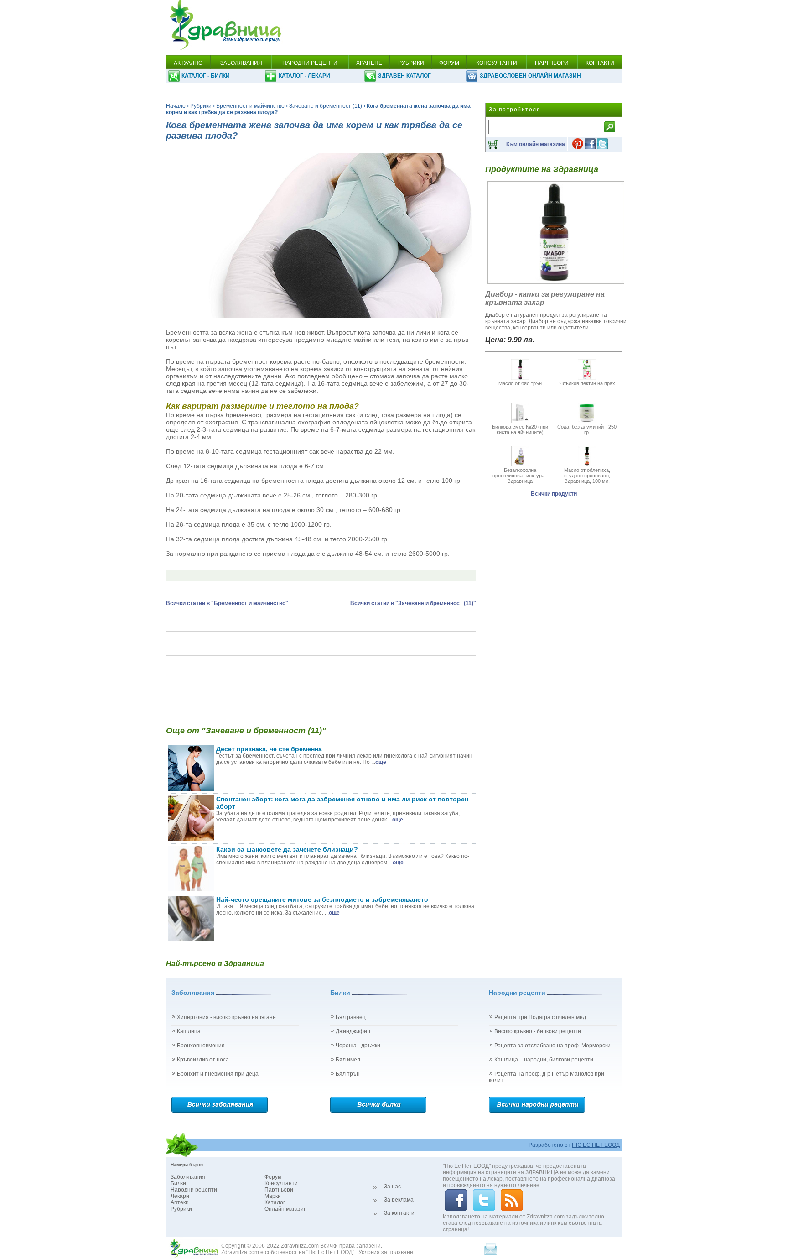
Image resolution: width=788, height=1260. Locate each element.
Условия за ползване (385, 1252)
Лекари (180, 1196)
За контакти (399, 1213)
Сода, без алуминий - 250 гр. (587, 429)
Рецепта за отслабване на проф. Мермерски (552, 1045)
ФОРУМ (449, 63)
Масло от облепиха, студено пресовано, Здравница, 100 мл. (587, 475)
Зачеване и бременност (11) (325, 106)
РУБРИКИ (411, 63)
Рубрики (201, 106)
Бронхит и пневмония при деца (218, 1074)
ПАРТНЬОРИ (552, 63)
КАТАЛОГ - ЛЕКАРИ (304, 76)
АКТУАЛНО (188, 63)
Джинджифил (353, 1031)
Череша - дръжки (358, 1045)
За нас (392, 1186)
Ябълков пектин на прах (587, 383)
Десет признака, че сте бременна (269, 749)
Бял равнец (351, 1017)
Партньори (278, 1190)
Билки (178, 1183)
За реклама (399, 1200)
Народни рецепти (194, 1190)
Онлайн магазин (285, 1209)
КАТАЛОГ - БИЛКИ (205, 76)
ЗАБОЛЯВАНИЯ (241, 63)
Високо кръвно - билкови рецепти (537, 1031)
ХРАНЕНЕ (369, 63)
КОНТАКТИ (600, 63)
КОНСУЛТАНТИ (496, 63)
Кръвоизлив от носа (203, 1059)
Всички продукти (554, 494)
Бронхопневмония (201, 1045)
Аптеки (180, 1202)
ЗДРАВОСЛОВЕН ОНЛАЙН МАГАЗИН (530, 76)
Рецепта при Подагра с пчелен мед (540, 1017)
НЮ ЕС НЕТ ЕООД (596, 1145)
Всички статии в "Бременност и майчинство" (227, 603)
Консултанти (281, 1183)
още (380, 762)
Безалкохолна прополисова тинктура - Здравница (520, 475)
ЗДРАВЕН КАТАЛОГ (404, 76)
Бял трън (348, 1074)
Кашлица (189, 1031)
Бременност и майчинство (250, 106)
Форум (272, 1177)
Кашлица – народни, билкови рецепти (543, 1059)
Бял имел (348, 1059)
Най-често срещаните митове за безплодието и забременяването (322, 899)
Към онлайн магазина (535, 144)
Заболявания (188, 1177)
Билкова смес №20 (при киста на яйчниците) (520, 429)
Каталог (274, 1202)
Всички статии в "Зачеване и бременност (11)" (413, 603)
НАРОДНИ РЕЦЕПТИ (309, 63)
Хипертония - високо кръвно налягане (226, 1017)
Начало (176, 106)
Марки (272, 1196)
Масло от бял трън (520, 383)
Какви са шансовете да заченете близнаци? (287, 849)
